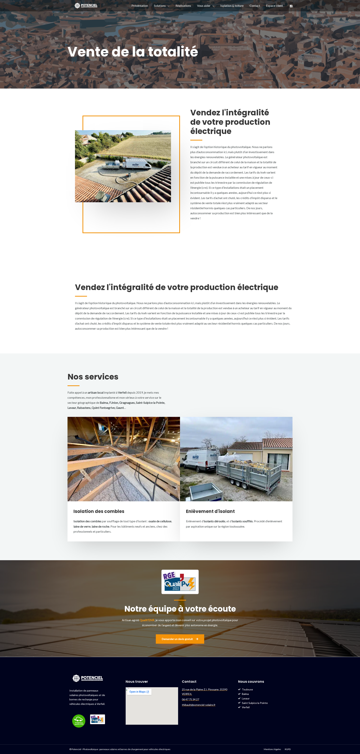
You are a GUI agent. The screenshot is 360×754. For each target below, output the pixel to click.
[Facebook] (291, 6)
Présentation (139, 5)
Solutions (160, 5)
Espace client (274, 5)
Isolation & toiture (232, 5)
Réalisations (183, 5)
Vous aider (204, 5)
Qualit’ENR (147, 620)
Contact (255, 5)
